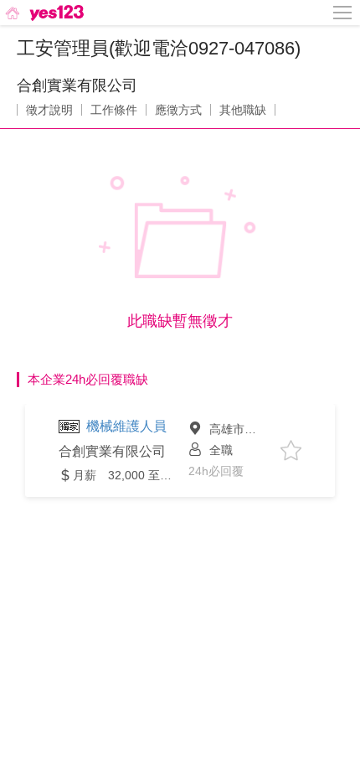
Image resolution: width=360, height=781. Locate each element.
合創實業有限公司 (77, 85)
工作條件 (113, 110)
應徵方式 (178, 110)
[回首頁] (43, 12)
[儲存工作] (290, 450)
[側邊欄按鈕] (343, 12)
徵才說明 (49, 110)
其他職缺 (242, 110)
